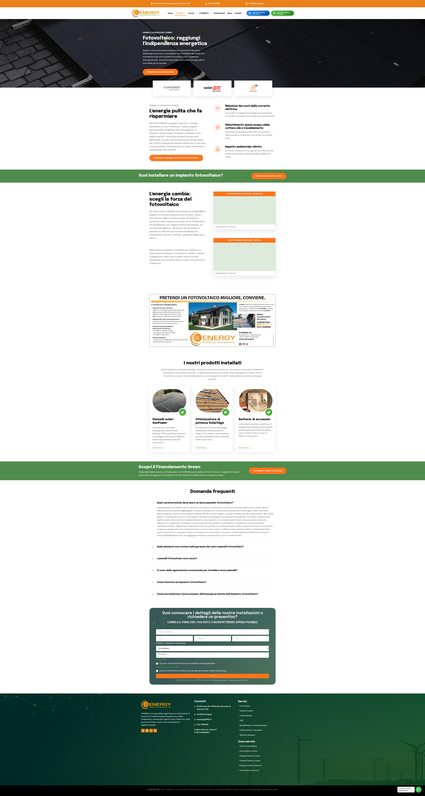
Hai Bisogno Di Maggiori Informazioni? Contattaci (176, 158)
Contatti (238, 13)
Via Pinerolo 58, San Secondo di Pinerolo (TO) (172, 3)
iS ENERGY (204, 13)
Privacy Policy (161, 660)
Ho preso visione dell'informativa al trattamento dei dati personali (187, 663)
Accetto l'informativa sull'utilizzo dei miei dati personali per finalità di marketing (192, 671)
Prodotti (179, 13)
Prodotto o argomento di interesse (171, 643)
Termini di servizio (235, 680)
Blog (230, 13)
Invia (212, 676)
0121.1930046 (214, 4)
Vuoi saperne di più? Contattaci (267, 471)
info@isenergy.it (256, 4)
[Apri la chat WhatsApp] (418, 789)
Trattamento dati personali (167, 667)
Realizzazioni (219, 13)
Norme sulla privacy (220, 680)
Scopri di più (158, 448)
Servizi (191, 13)
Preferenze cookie (270, 790)
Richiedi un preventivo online (160, 72)
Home (170, 13)
